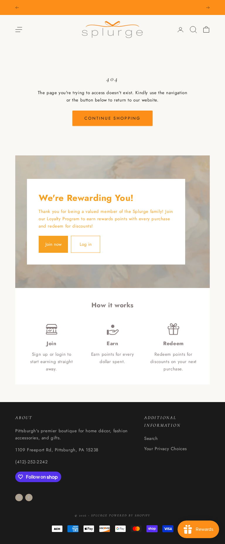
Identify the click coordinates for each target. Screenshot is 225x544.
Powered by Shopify (129, 515)
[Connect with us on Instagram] (19, 497)
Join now (53, 244)
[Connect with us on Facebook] (28, 497)
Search (151, 438)
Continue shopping (112, 118)
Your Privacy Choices (165, 448)
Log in (86, 244)
